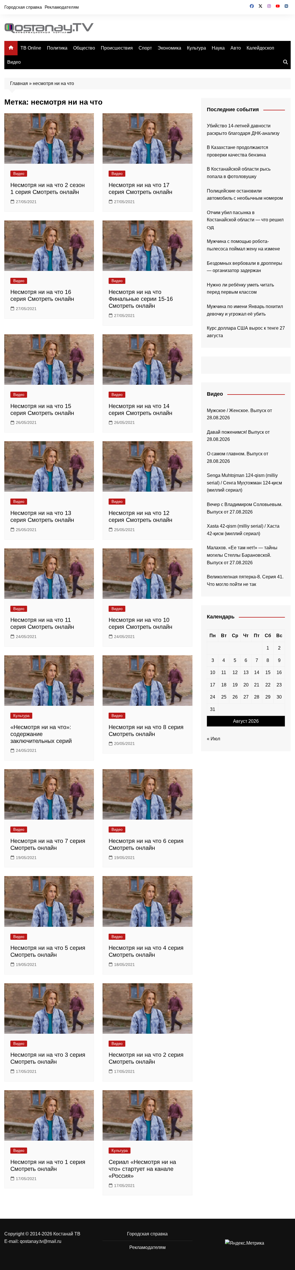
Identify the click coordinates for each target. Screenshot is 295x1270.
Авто (235, 48)
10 (212, 672)
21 (256, 684)
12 (235, 672)
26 (235, 697)
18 (223, 684)
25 (223, 697)
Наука (218, 48)
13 (246, 672)
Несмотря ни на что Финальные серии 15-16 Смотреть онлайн (141, 299)
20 (246, 684)
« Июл (213, 738)
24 (212, 697)
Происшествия (117, 48)
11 (223, 672)
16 (279, 672)
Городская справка (23, 7)
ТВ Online (30, 48)
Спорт (145, 48)
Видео (14, 62)
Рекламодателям (62, 7)
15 (268, 672)
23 (279, 684)
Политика (57, 48)
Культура (196, 48)
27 (246, 697)
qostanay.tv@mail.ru (40, 1241)
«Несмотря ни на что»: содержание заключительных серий (41, 734)
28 (256, 697)
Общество (84, 48)
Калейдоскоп (260, 48)
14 (256, 672)
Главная (19, 83)
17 (212, 684)
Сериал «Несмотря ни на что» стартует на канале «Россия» (142, 1169)
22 (268, 684)
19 (235, 684)
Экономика (169, 48)
